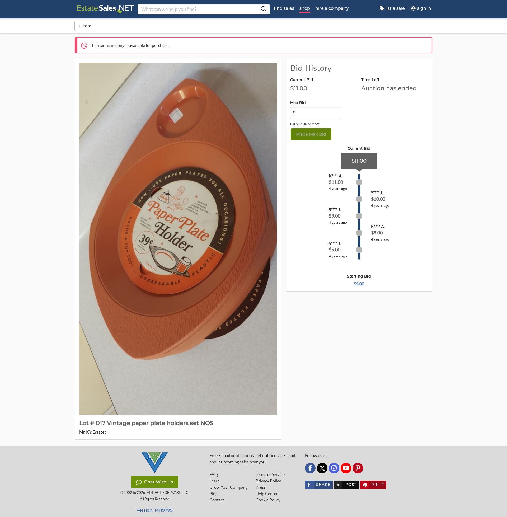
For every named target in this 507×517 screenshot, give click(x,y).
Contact (216, 499)
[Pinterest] (358, 468)
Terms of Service (270, 474)
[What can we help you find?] (263, 9)
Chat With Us (158, 482)
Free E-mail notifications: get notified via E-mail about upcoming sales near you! (252, 458)
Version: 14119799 (155, 510)
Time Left (370, 80)
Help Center (267, 493)
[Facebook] (310, 468)
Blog (213, 493)
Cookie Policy (268, 499)
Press (261, 487)
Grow (228, 487)
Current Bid (301, 80)
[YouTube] (346, 468)
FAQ (213, 474)
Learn (214, 480)
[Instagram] (334, 468)
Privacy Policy (268, 480)
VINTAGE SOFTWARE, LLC (167, 493)
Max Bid (298, 103)
